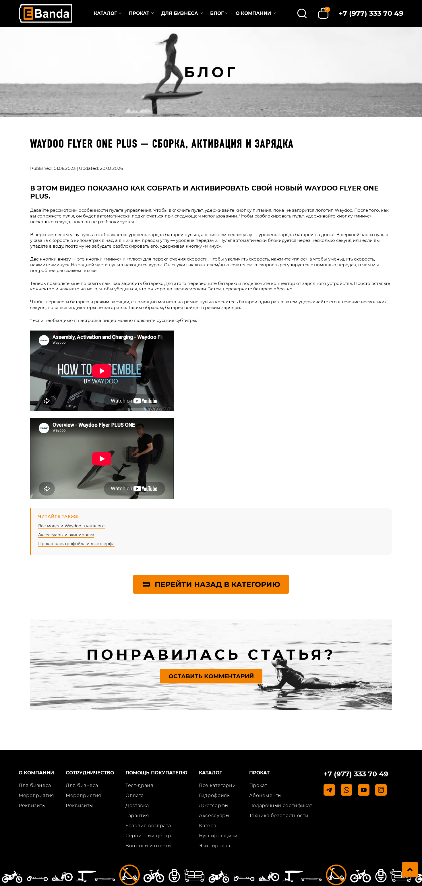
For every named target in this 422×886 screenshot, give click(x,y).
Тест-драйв (139, 785)
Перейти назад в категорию (217, 584)
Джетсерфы (214, 805)
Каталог (105, 13)
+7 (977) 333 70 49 (371, 13)
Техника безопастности (278, 815)
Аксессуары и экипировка (66, 534)
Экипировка (214, 845)
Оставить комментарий (211, 676)
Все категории (217, 785)
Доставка (137, 805)
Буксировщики (218, 835)
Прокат (139, 13)
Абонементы (265, 795)
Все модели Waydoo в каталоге (71, 526)
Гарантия (137, 815)
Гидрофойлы (215, 795)
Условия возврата (148, 825)
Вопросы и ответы (148, 845)
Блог (217, 13)
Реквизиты (32, 805)
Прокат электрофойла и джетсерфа (76, 543)
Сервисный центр (148, 835)
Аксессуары (214, 815)
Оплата (134, 795)
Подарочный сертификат (280, 805)
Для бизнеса (179, 13)
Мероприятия (36, 795)
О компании (253, 13)
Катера (207, 825)
